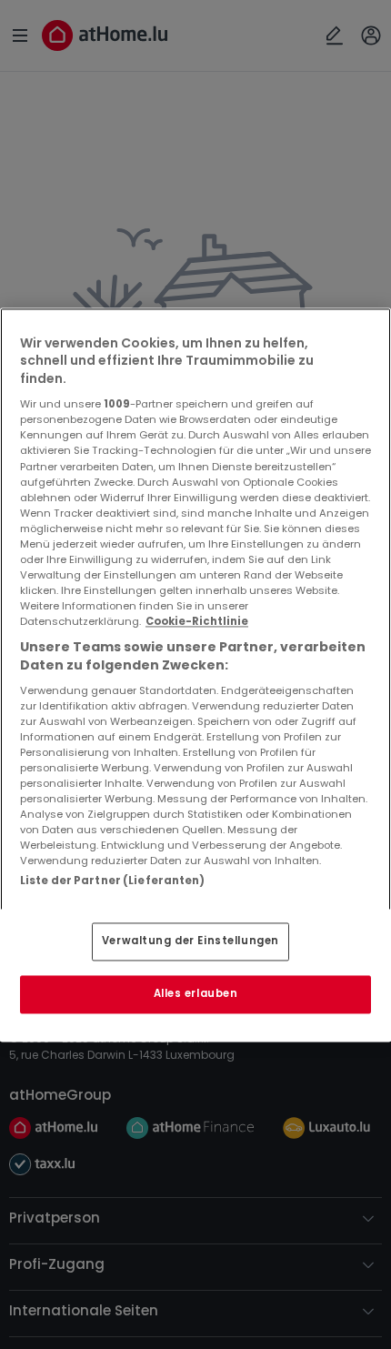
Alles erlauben (196, 993)
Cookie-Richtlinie (196, 622)
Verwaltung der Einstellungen (190, 940)
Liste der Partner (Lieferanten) (113, 881)
